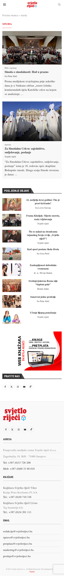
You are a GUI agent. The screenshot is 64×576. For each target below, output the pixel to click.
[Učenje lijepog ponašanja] (11, 317)
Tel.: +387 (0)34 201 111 (17, 512)
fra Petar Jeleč (11, 76)
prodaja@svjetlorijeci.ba (17, 556)
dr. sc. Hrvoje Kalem (43, 272)
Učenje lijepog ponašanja (43, 312)
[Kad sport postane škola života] (11, 253)
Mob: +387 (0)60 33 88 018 (19, 468)
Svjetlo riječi (10, 156)
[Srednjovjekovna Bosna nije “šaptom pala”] (11, 285)
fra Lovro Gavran (43, 207)
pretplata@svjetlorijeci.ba (17, 543)
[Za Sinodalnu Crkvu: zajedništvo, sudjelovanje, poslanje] (32, 121)
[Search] (59, 4)
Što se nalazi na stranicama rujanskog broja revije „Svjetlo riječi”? (43, 235)
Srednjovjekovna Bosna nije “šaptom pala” (43, 282)
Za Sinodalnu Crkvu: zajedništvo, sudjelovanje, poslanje (25, 150)
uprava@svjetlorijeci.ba (16, 537)
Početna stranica (10, 15)
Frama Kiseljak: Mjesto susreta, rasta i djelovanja (43, 217)
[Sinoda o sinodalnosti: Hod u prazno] (32, 47)
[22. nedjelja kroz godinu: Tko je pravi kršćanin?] (11, 204)
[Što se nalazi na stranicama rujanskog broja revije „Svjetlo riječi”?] (11, 236)
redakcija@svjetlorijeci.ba (17, 531)
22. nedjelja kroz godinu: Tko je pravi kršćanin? (43, 201)
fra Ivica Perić (43, 253)
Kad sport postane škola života (43, 249)
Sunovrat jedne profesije (43, 297)
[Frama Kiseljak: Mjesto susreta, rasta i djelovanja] (11, 220)
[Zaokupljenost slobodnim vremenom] (11, 269)
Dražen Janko (43, 288)
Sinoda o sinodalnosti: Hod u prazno (26, 72)
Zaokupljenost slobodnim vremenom (43, 266)
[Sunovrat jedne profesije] (11, 301)
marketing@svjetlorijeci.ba (18, 550)
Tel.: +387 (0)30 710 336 (17, 497)
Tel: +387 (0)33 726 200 (17, 462)
